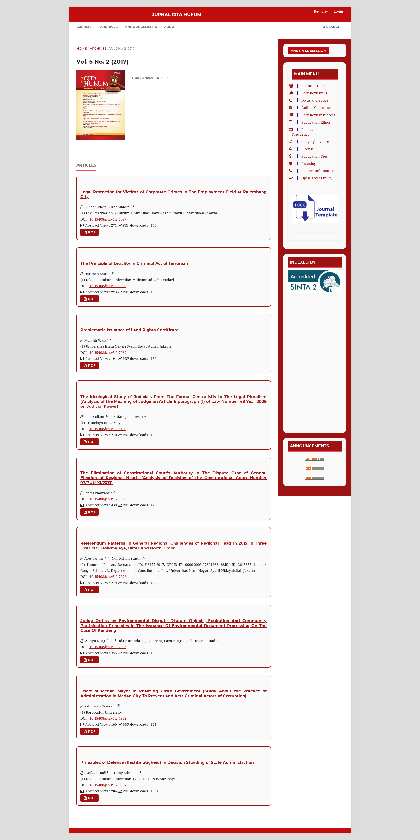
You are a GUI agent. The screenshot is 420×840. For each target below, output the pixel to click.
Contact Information (317, 170)
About (170, 27)
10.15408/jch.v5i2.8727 (107, 785)
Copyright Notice (315, 141)
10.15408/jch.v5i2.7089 (107, 352)
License (307, 149)
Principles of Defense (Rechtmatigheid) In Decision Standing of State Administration (167, 762)
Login (338, 11)
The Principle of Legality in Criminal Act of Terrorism (134, 263)
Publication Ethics (315, 122)
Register (321, 11)
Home (81, 48)
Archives (109, 27)
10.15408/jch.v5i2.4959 (107, 285)
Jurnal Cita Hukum (176, 14)
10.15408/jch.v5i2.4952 (107, 718)
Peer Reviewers (314, 93)
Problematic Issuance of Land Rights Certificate (129, 330)
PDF (91, 232)
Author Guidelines (316, 107)
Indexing (308, 163)
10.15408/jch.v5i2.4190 (107, 428)
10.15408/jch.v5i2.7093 (107, 647)
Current (84, 27)
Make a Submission (308, 51)
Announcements (141, 27)
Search (333, 27)
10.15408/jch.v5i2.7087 (107, 219)
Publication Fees (314, 156)
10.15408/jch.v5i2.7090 (107, 499)
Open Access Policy (316, 178)
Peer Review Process (318, 115)
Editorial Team (313, 85)
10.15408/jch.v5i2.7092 (107, 576)
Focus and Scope (314, 100)
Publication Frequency (306, 132)
